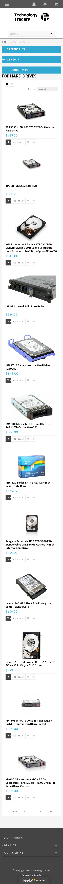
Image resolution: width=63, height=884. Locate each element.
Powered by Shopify (31, 875)
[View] (33, 142)
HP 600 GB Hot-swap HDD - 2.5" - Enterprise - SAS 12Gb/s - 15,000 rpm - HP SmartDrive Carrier (31, 783)
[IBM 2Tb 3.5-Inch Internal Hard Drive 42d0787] (31, 348)
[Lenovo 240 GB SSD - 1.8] (31, 586)
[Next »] (50, 811)
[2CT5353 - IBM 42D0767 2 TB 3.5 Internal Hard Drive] (31, 110)
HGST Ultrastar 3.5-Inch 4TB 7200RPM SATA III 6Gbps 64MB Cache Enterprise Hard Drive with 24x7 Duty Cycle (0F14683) (31, 248)
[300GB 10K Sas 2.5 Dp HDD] (31, 169)
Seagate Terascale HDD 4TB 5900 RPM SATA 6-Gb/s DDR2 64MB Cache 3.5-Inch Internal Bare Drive (30, 545)
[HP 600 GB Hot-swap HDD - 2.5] (31, 763)
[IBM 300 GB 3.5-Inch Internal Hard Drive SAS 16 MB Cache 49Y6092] (31, 407)
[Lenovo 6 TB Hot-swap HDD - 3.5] (31, 645)
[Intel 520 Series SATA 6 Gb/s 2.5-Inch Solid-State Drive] (31, 466)
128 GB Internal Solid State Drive (25, 306)
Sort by (31, 89)
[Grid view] (7, 84)
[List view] (12, 84)
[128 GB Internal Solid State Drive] (31, 290)
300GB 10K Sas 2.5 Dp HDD (21, 185)
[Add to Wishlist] (28, 142)
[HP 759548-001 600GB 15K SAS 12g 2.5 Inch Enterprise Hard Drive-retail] (31, 704)
